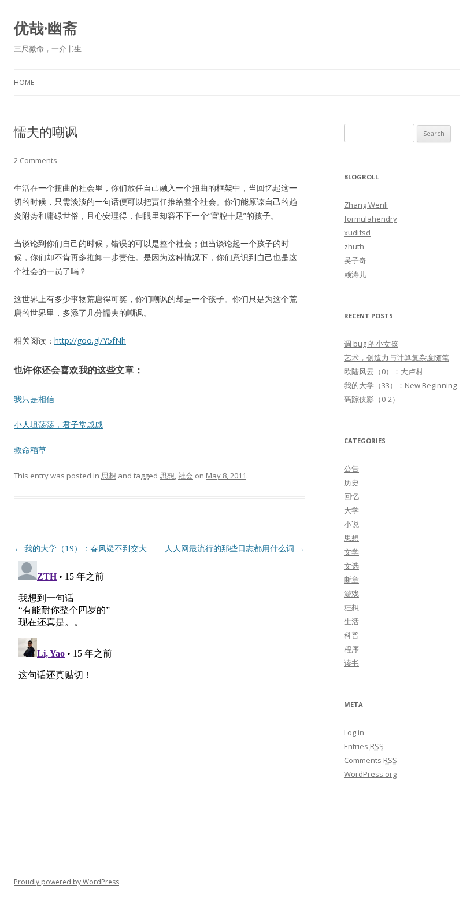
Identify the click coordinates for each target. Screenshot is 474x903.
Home (24, 82)
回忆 (351, 496)
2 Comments (35, 160)
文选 (351, 566)
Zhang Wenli (366, 205)
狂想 (351, 607)
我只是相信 (34, 398)
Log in (354, 732)
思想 (108, 475)
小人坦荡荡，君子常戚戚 (58, 424)
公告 (351, 468)
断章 (351, 579)
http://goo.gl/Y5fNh (90, 340)
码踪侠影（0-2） (371, 399)
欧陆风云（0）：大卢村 (383, 371)
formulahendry (370, 218)
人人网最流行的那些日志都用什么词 (235, 548)
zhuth (354, 246)
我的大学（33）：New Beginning (400, 385)
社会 (185, 475)
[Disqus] (159, 701)
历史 (351, 482)
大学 (351, 510)
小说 (351, 524)
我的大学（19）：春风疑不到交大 (80, 548)
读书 (351, 663)
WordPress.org (370, 774)
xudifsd (357, 232)
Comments (370, 760)
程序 (351, 649)
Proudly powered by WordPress (66, 882)
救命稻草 (30, 449)
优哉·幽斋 (45, 27)
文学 (351, 552)
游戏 (351, 593)
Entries (364, 746)
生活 (351, 621)
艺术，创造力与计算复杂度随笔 (396, 357)
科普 (351, 635)
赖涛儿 (355, 274)
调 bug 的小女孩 (371, 343)
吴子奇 (355, 260)
